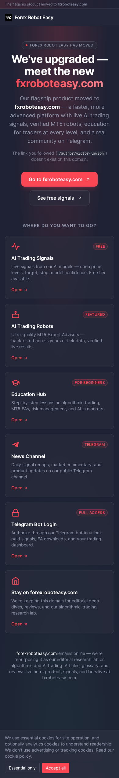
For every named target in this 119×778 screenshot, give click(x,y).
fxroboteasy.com (72, 4)
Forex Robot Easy (34, 17)
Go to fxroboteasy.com (55, 179)
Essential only (22, 767)
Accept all (56, 767)
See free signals (55, 198)
